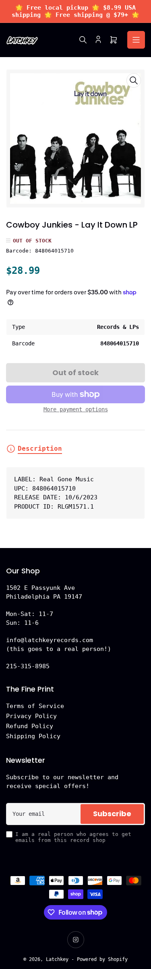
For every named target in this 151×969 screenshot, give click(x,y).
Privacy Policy (31, 716)
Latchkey (57, 959)
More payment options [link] (75, 409)
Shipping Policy (33, 736)
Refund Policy (29, 726)
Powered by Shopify (102, 959)
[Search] (83, 40)
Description (40, 448)
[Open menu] (136, 40)
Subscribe (112, 814)
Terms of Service (35, 706)
